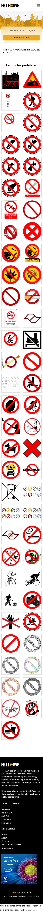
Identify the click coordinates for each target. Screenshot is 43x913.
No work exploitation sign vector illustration (10, 124)
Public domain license (11, 844)
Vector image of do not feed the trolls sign (10, 256)
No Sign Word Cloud (10, 691)
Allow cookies (29, 910)
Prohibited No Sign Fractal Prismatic (32, 668)
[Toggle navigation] (38, 5)
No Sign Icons (32, 649)
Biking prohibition (32, 409)
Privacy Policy (33, 896)
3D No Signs (31, 497)
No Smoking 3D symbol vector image (32, 299)
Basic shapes (10, 389)
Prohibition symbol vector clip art (10, 299)
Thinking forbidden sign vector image (32, 278)
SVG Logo (6, 823)
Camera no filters (32, 604)
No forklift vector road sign (32, 625)
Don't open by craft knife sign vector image (32, 189)
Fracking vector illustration (11, 83)
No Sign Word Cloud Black (32, 691)
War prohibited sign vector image (11, 211)
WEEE (7, 497)
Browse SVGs (21, 37)
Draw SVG (6, 819)
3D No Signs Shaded (10, 518)
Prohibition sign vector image (32, 213)
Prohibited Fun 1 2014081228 (32, 581)
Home (4, 834)
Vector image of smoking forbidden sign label (32, 536)
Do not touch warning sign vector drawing (11, 189)
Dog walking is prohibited (11, 452)
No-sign (7, 649)
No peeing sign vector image (11, 343)
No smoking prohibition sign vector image (32, 124)
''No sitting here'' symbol (32, 387)
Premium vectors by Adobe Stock (21, 51)
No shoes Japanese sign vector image (11, 102)
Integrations (7, 848)
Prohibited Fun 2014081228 (10, 581)
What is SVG (7, 813)
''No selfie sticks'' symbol (10, 431)
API (6, 896)
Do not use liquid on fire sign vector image (10, 146)
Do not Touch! (10, 628)
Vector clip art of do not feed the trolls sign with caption (32, 254)
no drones (8, 714)
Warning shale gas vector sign (32, 83)
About (4, 838)
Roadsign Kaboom (10, 474)
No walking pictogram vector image (32, 343)
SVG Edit (5, 816)
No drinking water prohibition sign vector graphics (10, 167)
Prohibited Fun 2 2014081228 (10, 603)
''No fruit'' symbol (11, 409)
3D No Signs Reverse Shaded (32, 516)
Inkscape (5, 809)
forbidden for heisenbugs (32, 561)
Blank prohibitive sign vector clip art (32, 363)
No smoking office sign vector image (11, 321)
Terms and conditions (17, 896)
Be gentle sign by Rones (10, 561)
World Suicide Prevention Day (32, 712)
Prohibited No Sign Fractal (10, 669)
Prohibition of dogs (32, 431)
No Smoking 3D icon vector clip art (10, 234)
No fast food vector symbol (10, 734)
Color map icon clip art (32, 322)
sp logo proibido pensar (11, 538)
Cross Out (30, 454)
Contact (5, 841)
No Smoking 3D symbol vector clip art (10, 365)
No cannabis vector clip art (10, 279)
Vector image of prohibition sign (32, 234)
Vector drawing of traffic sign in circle (32, 102)
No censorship (32, 476)
